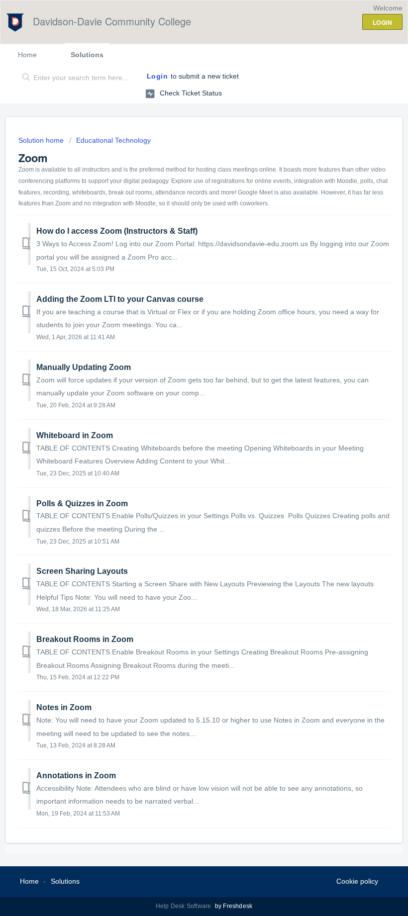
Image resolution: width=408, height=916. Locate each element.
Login (157, 76)
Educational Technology (113, 140)
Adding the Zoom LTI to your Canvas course (120, 299)
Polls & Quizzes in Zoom (82, 503)
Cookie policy (357, 881)
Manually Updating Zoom (83, 367)
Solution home (42, 140)
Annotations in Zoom (76, 775)
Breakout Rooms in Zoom (84, 639)
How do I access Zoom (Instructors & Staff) (117, 231)
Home (27, 55)
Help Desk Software (184, 906)
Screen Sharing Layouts (82, 571)
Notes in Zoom (64, 707)
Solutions (87, 55)
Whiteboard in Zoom (74, 435)
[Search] (24, 78)
